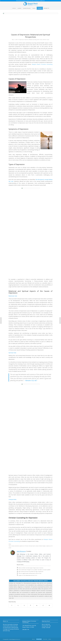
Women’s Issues (46, 39)
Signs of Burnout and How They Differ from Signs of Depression (30, 571)
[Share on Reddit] (43, 605)
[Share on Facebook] (12, 605)
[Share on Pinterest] (30, 605)
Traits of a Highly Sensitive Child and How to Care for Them (29, 573)
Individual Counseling (32, 39)
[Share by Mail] (49, 605)
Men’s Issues (39, 39)
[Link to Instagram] (55, 639)
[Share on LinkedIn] (37, 605)
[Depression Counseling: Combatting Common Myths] (60, 320)
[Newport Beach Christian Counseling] (30, 4)
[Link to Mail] (57, 639)
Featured (26, 39)
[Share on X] (18, 605)
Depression (21, 39)
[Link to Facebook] (53, 639)
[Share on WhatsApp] (24, 605)
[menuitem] (14, 8)
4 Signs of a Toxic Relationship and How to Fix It (27, 575)
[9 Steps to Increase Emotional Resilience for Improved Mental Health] (1, 320)
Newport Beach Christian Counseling (42, 64)
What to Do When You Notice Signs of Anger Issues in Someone (30, 567)
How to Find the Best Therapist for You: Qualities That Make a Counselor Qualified (34, 569)
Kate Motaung (21, 551)
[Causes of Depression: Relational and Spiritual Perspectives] (30, 22)
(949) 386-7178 (25, 629)
